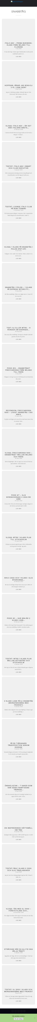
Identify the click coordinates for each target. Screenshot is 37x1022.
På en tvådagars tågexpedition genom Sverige (18, 745)
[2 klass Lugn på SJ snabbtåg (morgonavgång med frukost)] (18, 687)
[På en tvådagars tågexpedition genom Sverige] (18, 729)
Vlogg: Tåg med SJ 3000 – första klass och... (18, 910)
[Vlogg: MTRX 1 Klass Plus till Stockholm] (18, 523)
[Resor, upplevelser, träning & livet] (18, 3)
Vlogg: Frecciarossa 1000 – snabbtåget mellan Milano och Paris (18, 455)
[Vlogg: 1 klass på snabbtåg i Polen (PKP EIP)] (18, 233)
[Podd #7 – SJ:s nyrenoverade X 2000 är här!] (18, 481)
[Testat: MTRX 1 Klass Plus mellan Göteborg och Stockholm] (18, 644)
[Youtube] (12, 1011)
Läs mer (18, 56)
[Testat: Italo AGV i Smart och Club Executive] (18, 152)
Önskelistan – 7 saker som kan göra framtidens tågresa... (18, 788)
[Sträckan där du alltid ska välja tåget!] (18, 935)
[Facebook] (21, 1011)
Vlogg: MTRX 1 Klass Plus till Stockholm (18, 538)
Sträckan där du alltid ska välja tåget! (18, 950)
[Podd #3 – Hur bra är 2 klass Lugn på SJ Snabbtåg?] (18, 604)
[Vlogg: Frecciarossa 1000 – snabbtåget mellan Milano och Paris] (18, 438)
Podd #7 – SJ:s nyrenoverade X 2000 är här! (18, 497)
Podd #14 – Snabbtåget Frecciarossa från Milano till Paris (18, 370)
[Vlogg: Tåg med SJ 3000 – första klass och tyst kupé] (18, 894)
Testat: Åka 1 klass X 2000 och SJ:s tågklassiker (18, 869)
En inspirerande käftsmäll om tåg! (18, 829)
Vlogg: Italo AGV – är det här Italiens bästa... (18, 127)
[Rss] (24, 1011)
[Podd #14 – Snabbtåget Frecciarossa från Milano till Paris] (18, 354)
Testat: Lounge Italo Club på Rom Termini (18, 208)
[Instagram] (18, 1011)
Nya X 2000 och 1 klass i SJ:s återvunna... (18, 579)
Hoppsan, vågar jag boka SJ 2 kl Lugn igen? (18, 86)
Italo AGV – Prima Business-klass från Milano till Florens (18, 45)
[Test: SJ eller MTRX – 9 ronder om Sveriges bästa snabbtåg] (18, 313)
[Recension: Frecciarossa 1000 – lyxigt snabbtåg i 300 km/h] (18, 396)
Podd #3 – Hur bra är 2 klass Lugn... (18, 619)
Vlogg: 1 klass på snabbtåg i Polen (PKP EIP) (18, 248)
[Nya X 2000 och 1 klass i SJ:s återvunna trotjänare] (18, 564)
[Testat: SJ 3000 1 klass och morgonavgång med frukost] (18, 975)
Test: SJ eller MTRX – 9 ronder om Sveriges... (18, 329)
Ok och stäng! (18, 1019)
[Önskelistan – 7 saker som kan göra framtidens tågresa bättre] (18, 771)
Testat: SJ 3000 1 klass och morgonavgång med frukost (18, 990)
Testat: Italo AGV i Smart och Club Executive (18, 167)
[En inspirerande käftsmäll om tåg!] (18, 814)
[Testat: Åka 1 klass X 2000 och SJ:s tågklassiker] (18, 854)
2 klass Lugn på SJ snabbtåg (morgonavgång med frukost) (18, 703)
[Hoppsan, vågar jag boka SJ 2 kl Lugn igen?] (18, 71)
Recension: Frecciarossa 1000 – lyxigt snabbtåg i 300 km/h (18, 412)
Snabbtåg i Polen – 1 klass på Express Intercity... (18, 288)
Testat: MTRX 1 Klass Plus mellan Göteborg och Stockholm (18, 661)
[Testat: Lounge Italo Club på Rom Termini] (18, 192)
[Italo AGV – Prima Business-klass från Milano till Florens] (18, 29)
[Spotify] (15, 1011)
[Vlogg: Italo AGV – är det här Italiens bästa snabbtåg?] (18, 111)
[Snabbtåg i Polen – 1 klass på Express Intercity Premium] (18, 273)
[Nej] (35, 1018)
